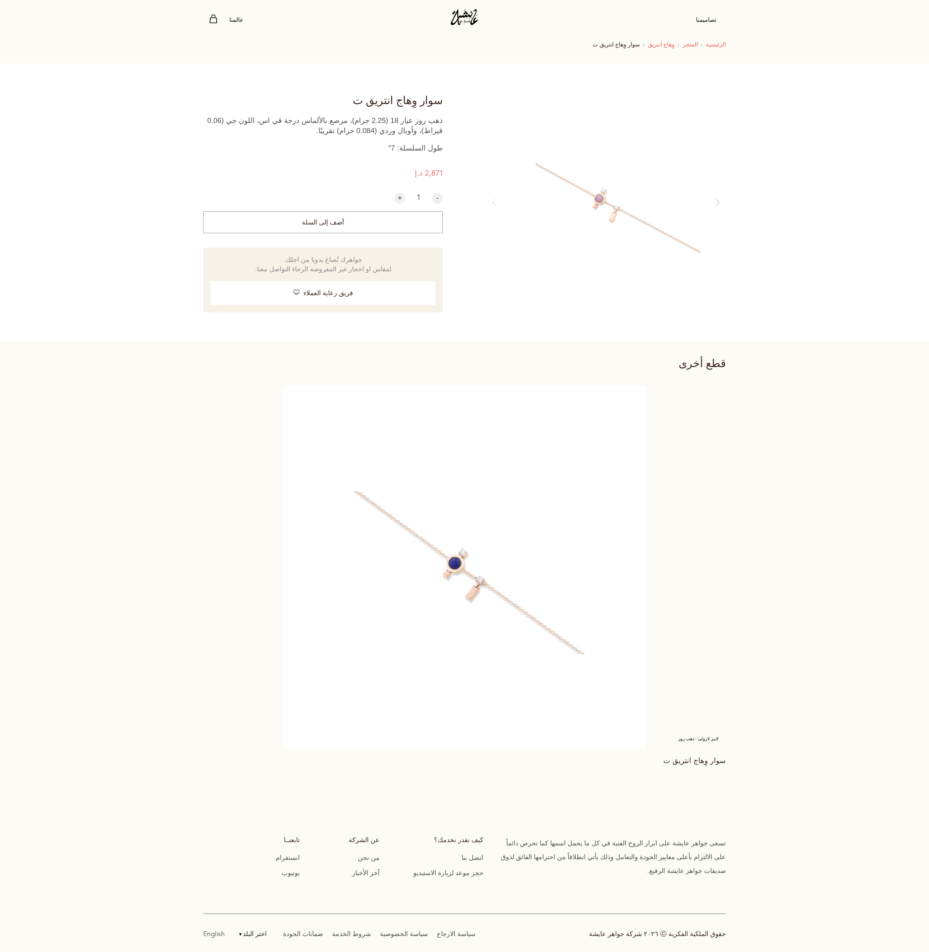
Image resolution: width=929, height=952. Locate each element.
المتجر (690, 44)
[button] (494, 202)
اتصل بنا (472, 857)
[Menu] (213, 20)
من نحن (369, 857)
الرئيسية (716, 44)
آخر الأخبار (366, 873)
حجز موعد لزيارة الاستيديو (448, 873)
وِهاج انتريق (661, 44)
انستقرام (288, 857)
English (214, 934)
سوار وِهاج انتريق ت (694, 761)
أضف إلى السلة (323, 222)
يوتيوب (291, 873)
